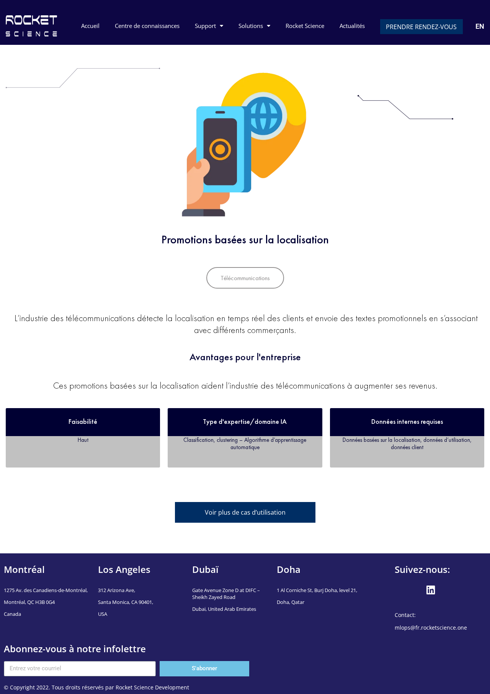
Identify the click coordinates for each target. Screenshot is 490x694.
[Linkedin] (430, 589)
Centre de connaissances (147, 26)
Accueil (90, 26)
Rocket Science (305, 26)
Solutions (250, 26)
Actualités (352, 26)
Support (205, 26)
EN (479, 26)
